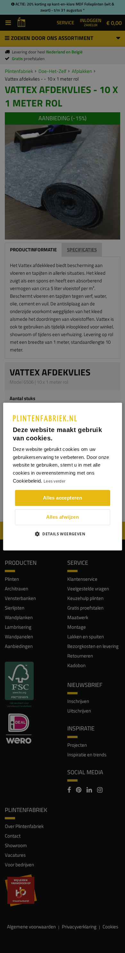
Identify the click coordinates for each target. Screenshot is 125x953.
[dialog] (62, 476)
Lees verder (54, 481)
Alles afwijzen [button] (62, 517)
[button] (62, 534)
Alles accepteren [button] (62, 497)
